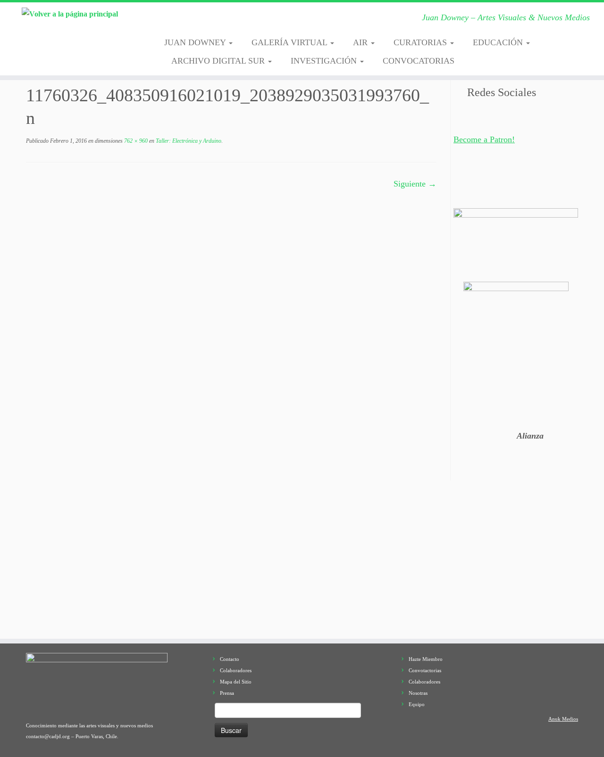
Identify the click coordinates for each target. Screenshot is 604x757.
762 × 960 (135, 141)
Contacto (229, 659)
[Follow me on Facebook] (215, 20)
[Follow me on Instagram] (244, 20)
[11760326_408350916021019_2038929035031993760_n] (210, 402)
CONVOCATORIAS (418, 60)
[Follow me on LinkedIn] (288, 20)
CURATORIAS (421, 42)
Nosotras (418, 693)
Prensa (227, 693)
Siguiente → (415, 183)
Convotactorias (425, 670)
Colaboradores (236, 670)
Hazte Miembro (426, 659)
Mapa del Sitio (236, 681)
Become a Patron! (484, 139)
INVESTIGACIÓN (325, 60)
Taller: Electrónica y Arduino (187, 141)
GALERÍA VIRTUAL (290, 42)
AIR (361, 42)
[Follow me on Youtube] (259, 20)
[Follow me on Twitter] (200, 20)
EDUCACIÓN (499, 42)
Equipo (417, 704)
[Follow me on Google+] (230, 20)
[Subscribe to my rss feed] (171, 20)
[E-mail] (186, 20)
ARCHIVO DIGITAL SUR (219, 60)
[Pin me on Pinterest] (274, 20)
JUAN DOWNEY (196, 42)
